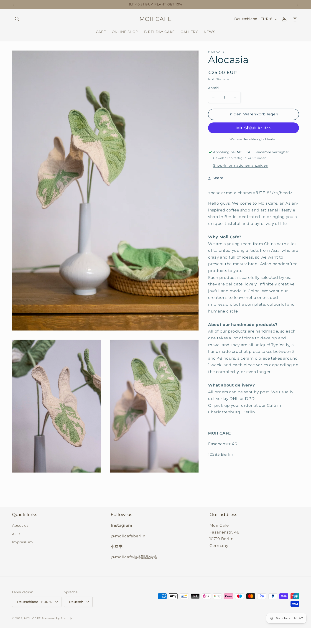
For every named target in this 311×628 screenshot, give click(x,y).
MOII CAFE (32, 618)
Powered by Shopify (57, 618)
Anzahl (213, 88)
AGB (16, 534)
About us (20, 526)
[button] (17, 19)
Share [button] (218, 178)
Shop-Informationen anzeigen (240, 165)
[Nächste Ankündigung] (298, 4)
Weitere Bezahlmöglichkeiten (253, 139)
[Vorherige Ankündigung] (13, 4)
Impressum (22, 542)
